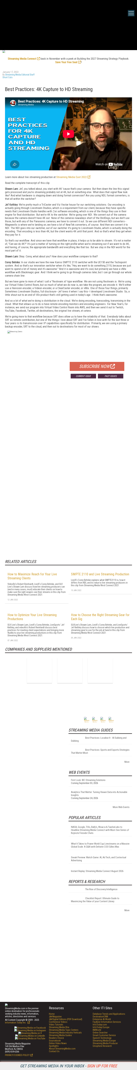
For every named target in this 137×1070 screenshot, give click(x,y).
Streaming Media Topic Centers (63, 1030)
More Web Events (121, 807)
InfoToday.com (100, 1024)
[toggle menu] (131, 13)
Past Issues (111, 376)
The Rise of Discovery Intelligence (101, 889)
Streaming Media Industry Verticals (65, 1032)
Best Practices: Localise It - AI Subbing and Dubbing (98, 739)
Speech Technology (102, 1038)
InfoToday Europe (101, 1027)
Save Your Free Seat (66, 62)
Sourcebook (55, 1040)
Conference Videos (58, 1022)
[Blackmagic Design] (39, 670)
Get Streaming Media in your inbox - (68, 1066)
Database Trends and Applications (109, 1014)
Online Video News (58, 1043)
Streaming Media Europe (104, 1040)
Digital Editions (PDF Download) (65, 1019)
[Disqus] (68, 430)
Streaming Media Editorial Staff (20, 74)
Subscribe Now (94, 366)
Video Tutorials (56, 1024)
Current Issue (83, 376)
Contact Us (54, 1051)
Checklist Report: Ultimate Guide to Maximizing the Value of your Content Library (95, 900)
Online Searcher (100, 1032)
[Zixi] (100, 670)
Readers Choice (56, 1038)
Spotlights (54, 1046)
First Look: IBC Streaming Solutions (88, 780)
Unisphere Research (102, 1046)
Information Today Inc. (16, 1022)
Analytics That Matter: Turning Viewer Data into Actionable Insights (99, 794)
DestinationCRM (100, 1016)
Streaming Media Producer (105, 1043)
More (126, 761)
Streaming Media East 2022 (71, 177)
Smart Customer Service (104, 1035)
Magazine (55, 1016)
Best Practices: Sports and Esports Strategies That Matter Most (100, 751)
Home (52, 1014)
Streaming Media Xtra (59, 1027)
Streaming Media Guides (60, 1035)
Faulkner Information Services (107, 1022)
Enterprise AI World (102, 1019)
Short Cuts (8, 77)
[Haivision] (70, 670)
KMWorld (97, 1030)
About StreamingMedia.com (62, 1048)
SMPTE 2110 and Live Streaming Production (100, 574)
